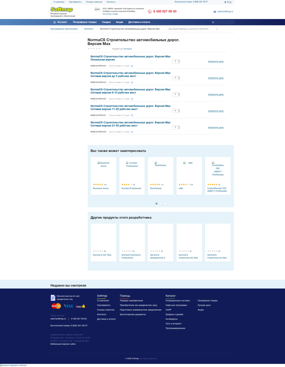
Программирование (175, 328)
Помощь (125, 296)
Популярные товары (85, 22)
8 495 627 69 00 (164, 11)
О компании (59, 2)
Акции (119, 22)
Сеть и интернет (174, 324)
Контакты (111, 2)
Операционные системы (178, 301)
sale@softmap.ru (225, 12)
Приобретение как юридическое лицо (138, 305)
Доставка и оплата (139, 22)
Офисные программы (176, 305)
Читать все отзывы (110, 14)
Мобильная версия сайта (63, 344)
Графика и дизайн (174, 315)
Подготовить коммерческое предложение (140, 310)
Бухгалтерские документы (133, 315)
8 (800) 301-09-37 (79, 326)
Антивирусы (172, 319)
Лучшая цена (204, 305)
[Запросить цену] (215, 58)
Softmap (102, 296)
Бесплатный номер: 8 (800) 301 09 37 (191, 2)
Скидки (106, 22)
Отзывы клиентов (94, 2)
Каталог (62, 22)
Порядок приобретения (131, 301)
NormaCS (128, 49)
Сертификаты (75, 2)
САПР (168, 310)
